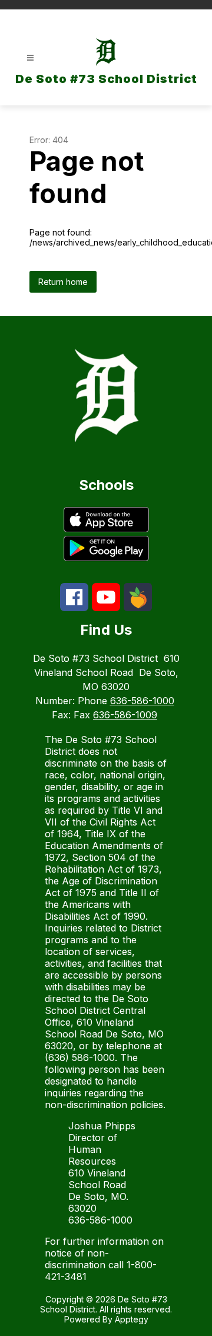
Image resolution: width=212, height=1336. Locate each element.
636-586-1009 (125, 715)
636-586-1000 (142, 701)
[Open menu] (30, 58)
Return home (63, 282)
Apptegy (131, 1319)
